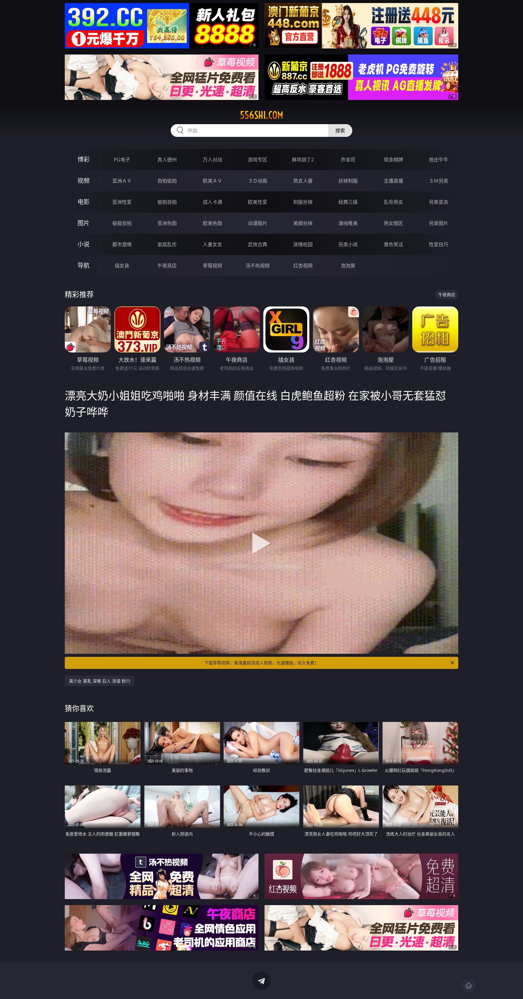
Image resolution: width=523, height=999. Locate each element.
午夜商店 (167, 265)
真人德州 (167, 159)
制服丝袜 (303, 202)
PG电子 (122, 159)
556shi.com (261, 115)
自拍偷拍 (167, 180)
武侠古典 (257, 244)
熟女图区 (393, 223)
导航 (83, 265)
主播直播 (393, 180)
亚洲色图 (167, 223)
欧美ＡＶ (212, 180)
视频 (83, 181)
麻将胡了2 (303, 159)
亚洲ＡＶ (122, 180)
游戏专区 (257, 159)
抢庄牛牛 (438, 159)
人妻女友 (212, 244)
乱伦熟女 (393, 202)
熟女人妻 (303, 180)
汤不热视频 (257, 265)
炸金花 (348, 159)
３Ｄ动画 (257, 180)
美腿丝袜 (303, 223)
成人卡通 (212, 202)
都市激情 (122, 244)
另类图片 (438, 223)
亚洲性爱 (122, 202)
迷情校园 (303, 244)
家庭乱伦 (167, 244)
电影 (83, 202)
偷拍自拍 (167, 202)
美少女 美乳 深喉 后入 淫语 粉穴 (99, 681)
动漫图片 (257, 223)
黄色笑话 (393, 244)
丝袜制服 (348, 180)
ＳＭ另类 (438, 180)
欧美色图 (212, 223)
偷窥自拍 (122, 223)
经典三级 (348, 202)
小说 (83, 244)
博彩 (83, 159)
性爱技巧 (438, 244)
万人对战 (212, 159)
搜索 (340, 130)
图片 (83, 223)
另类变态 (438, 202)
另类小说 (348, 244)
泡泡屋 (348, 265)
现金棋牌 (393, 159)
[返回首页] (468, 985)
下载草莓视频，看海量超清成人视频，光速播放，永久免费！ (261, 663)
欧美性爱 (257, 202)
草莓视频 (212, 265)
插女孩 (122, 265)
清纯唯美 (348, 223)
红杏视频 (303, 265)
